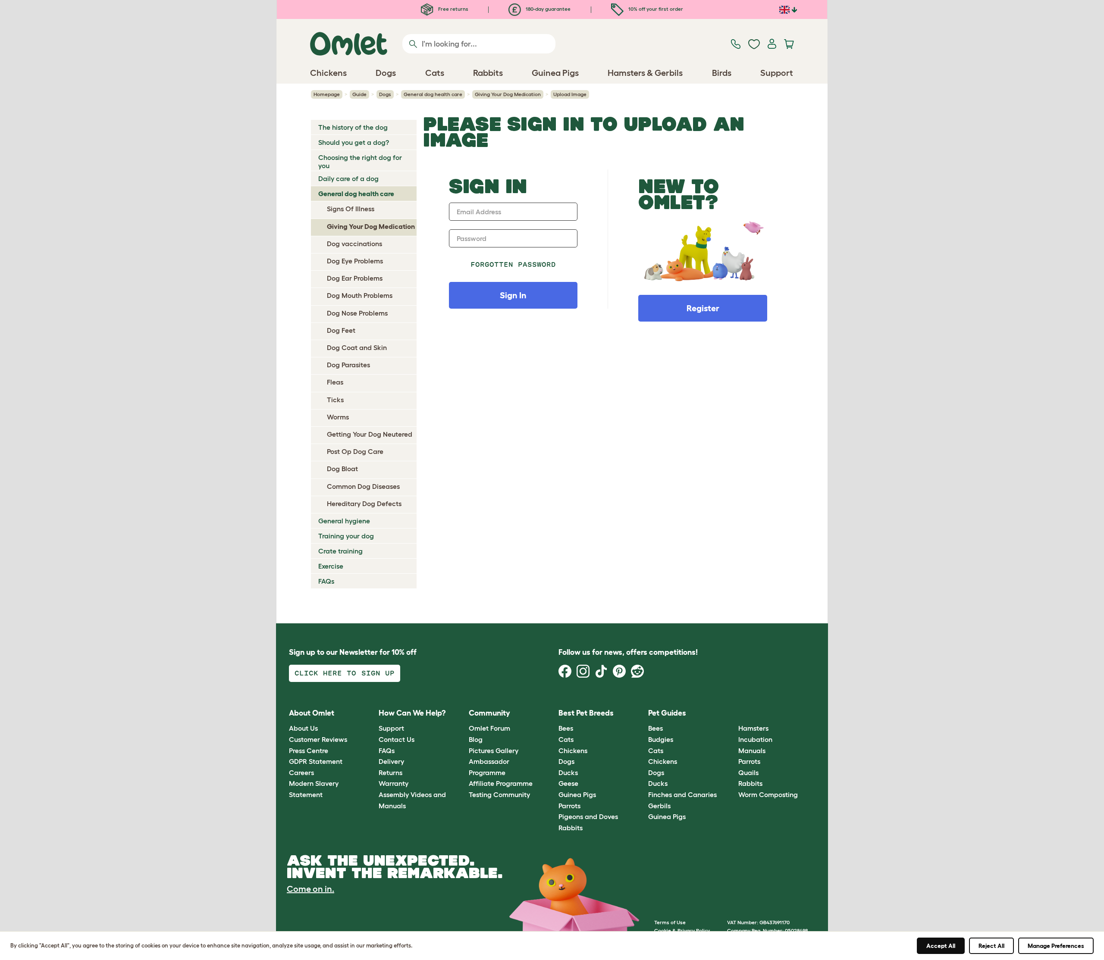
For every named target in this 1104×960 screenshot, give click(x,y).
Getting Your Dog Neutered (369, 434)
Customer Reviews (318, 739)
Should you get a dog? (353, 142)
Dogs (385, 94)
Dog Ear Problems (355, 278)
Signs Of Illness (350, 209)
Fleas (335, 382)
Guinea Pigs (577, 794)
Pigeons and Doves (588, 816)
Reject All (991, 945)
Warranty (393, 783)
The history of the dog (353, 127)
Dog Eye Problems (355, 261)
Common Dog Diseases (363, 486)
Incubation (755, 739)
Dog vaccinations (354, 243)
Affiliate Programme (501, 783)
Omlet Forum (489, 728)
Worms (338, 417)
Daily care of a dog (348, 178)
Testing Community (499, 794)
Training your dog (346, 536)
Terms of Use (670, 922)
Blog (476, 739)
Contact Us (396, 739)
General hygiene (344, 521)
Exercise (330, 566)
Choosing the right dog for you (360, 161)
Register (703, 308)
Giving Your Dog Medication (508, 94)
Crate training (340, 551)
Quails (748, 772)
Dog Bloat (342, 468)
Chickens (572, 750)
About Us (303, 728)
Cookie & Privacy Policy (682, 930)
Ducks (568, 772)
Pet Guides (667, 713)
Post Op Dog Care (355, 451)
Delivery (391, 761)
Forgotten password (513, 264)
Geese (568, 783)
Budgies (660, 739)
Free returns (452, 9)
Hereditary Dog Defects (364, 503)
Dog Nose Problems (357, 313)
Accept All (940, 945)
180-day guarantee (547, 9)
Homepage (327, 94)
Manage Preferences (1056, 945)
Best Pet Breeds (586, 713)
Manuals (751, 750)
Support (391, 728)
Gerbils (659, 806)
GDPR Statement (315, 761)
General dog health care (433, 94)
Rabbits (570, 828)
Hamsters (753, 728)
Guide (359, 94)
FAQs (326, 581)
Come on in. (310, 889)
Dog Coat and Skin (357, 347)
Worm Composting (768, 794)
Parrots (569, 806)
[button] (731, 713)
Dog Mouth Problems (359, 295)
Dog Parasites (348, 365)
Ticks (335, 399)
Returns (390, 772)
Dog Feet (341, 330)
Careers (301, 772)
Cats (566, 739)
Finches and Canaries (682, 794)
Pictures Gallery (493, 750)
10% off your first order (655, 9)
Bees (565, 728)
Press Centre (308, 750)
